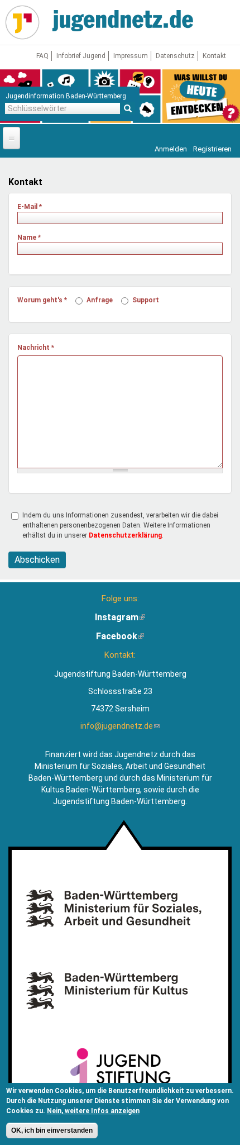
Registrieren (212, 149)
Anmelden (171, 149)
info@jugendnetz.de (120, 725)
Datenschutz (175, 56)
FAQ (42, 56)
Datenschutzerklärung (125, 535)
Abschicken (37, 559)
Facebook (120, 636)
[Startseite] (22, 22)
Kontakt (214, 56)
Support (145, 300)
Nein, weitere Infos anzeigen (93, 1111)
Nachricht (35, 347)
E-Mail (29, 207)
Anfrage (100, 300)
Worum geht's (42, 300)
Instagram (120, 617)
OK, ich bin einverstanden (52, 1130)
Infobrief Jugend (80, 56)
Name (29, 237)
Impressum (130, 56)
